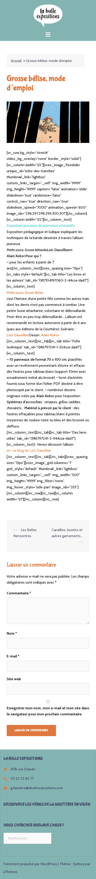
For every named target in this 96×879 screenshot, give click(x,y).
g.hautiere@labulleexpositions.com (36, 788)
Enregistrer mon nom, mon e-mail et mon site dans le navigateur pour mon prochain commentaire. (48, 711)
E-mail (13, 656)
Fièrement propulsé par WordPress (30, 864)
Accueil (16, 61)
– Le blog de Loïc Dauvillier (30, 450)
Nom (12, 633)
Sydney (79, 864)
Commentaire (19, 593)
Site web (14, 679)
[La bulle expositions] (48, 15)
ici (8, 450)
